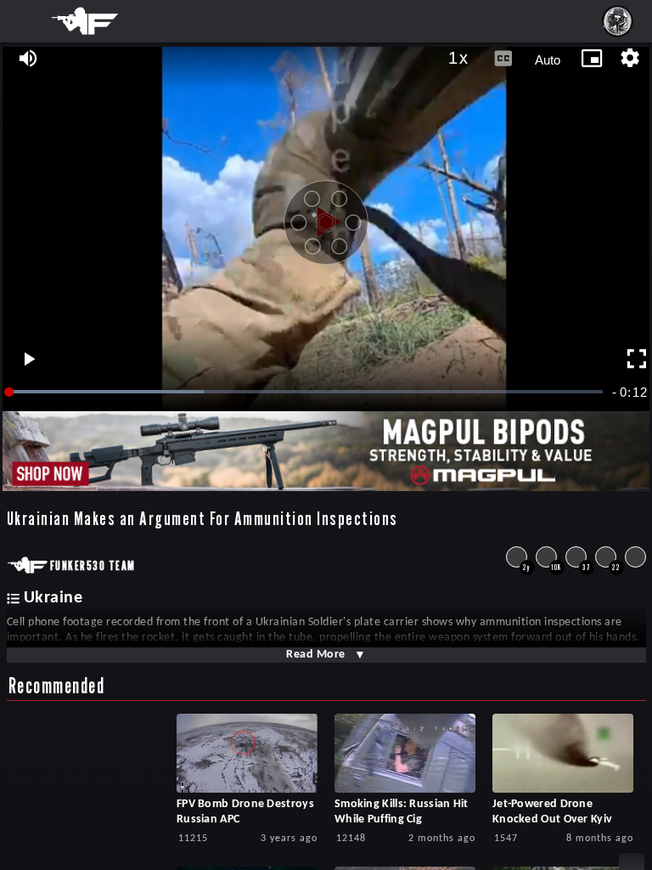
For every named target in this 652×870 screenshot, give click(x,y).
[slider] (307, 392)
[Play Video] (326, 215)
